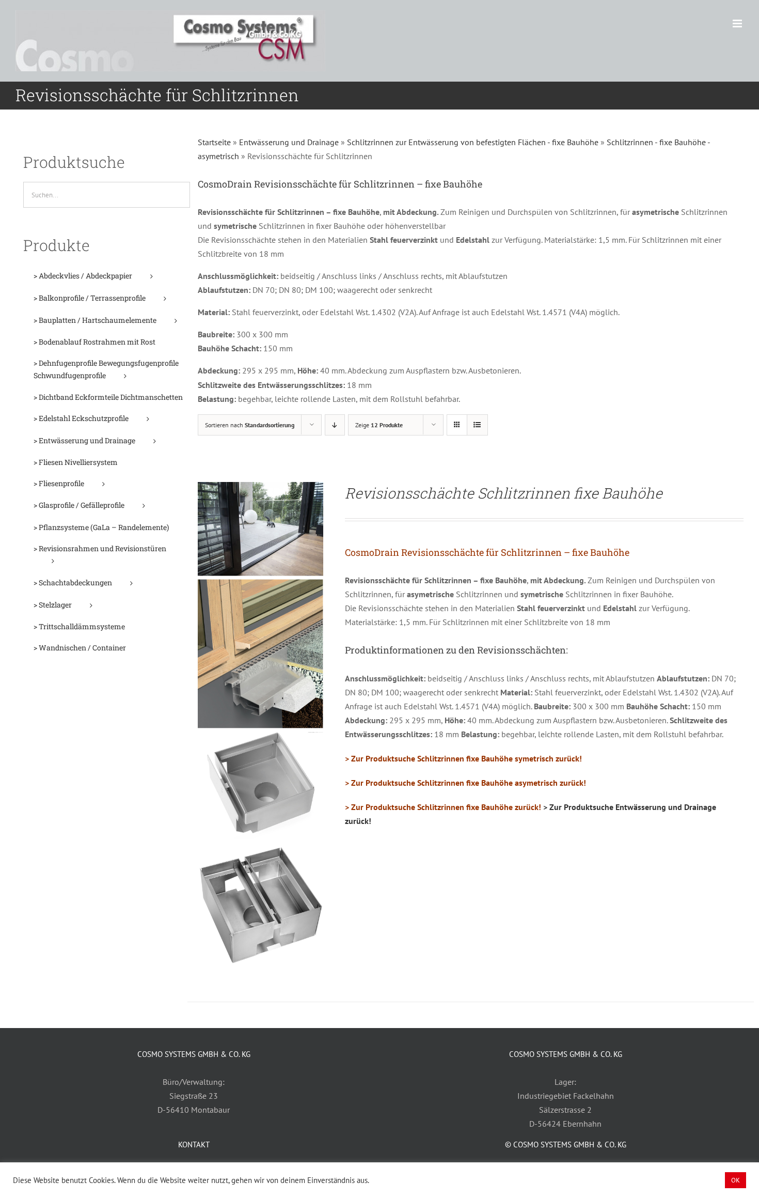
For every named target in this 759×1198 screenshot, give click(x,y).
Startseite (214, 142)
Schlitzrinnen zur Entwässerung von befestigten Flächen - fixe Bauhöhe (472, 142)
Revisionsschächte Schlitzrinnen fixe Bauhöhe (503, 493)
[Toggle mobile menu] (738, 23)
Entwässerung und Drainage (289, 142)
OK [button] (735, 1180)
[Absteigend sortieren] (335, 424)
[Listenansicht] (477, 425)
